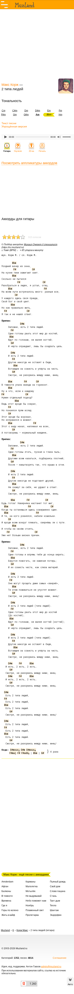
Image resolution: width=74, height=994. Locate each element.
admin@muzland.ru (51, 966)
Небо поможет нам (36, 900)
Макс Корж (10, 85)
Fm (60, 110)
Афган (5, 886)
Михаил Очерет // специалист (40, 244)
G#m (26, 114)
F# (14, 269)
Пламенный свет (35, 910)
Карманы (30, 881)
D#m (37, 110)
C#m (14, 110)
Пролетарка (32, 915)
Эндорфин (55, 915)
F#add (25, 752)
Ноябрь (30, 905)
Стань (53, 896)
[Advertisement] (37, 45)
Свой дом (55, 886)
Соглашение (59, 958)
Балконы (6, 891)
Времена (6, 900)
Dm (26, 110)
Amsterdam (7, 881)
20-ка (31, 151)
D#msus (15, 749)
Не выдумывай (34, 896)
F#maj (12, 752)
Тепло (53, 905)
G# (12, 342)
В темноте (7, 896)
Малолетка (32, 886)
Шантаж (54, 910)
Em (49, 110)
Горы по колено (10, 910)
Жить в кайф (8, 915)
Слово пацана (57, 891)
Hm (60, 114)
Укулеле (18, 151)
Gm (15, 114)
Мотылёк (30, 891)
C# (33, 269)
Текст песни (9, 123)
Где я (4, 905)
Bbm (14, 262)
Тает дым (55, 900)
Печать (42, 151)
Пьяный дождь (58, 881)
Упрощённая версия (14, 126)
